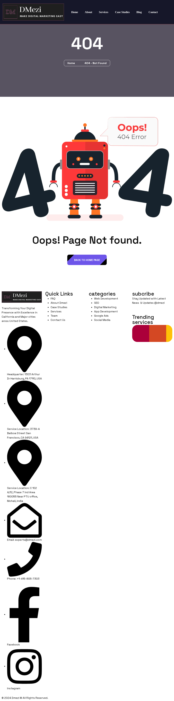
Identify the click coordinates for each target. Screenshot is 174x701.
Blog (139, 12)
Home (74, 12)
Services (103, 12)
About (88, 12)
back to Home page (87, 260)
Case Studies (122, 12)
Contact (153, 12)
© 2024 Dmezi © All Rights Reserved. (25, 698)
